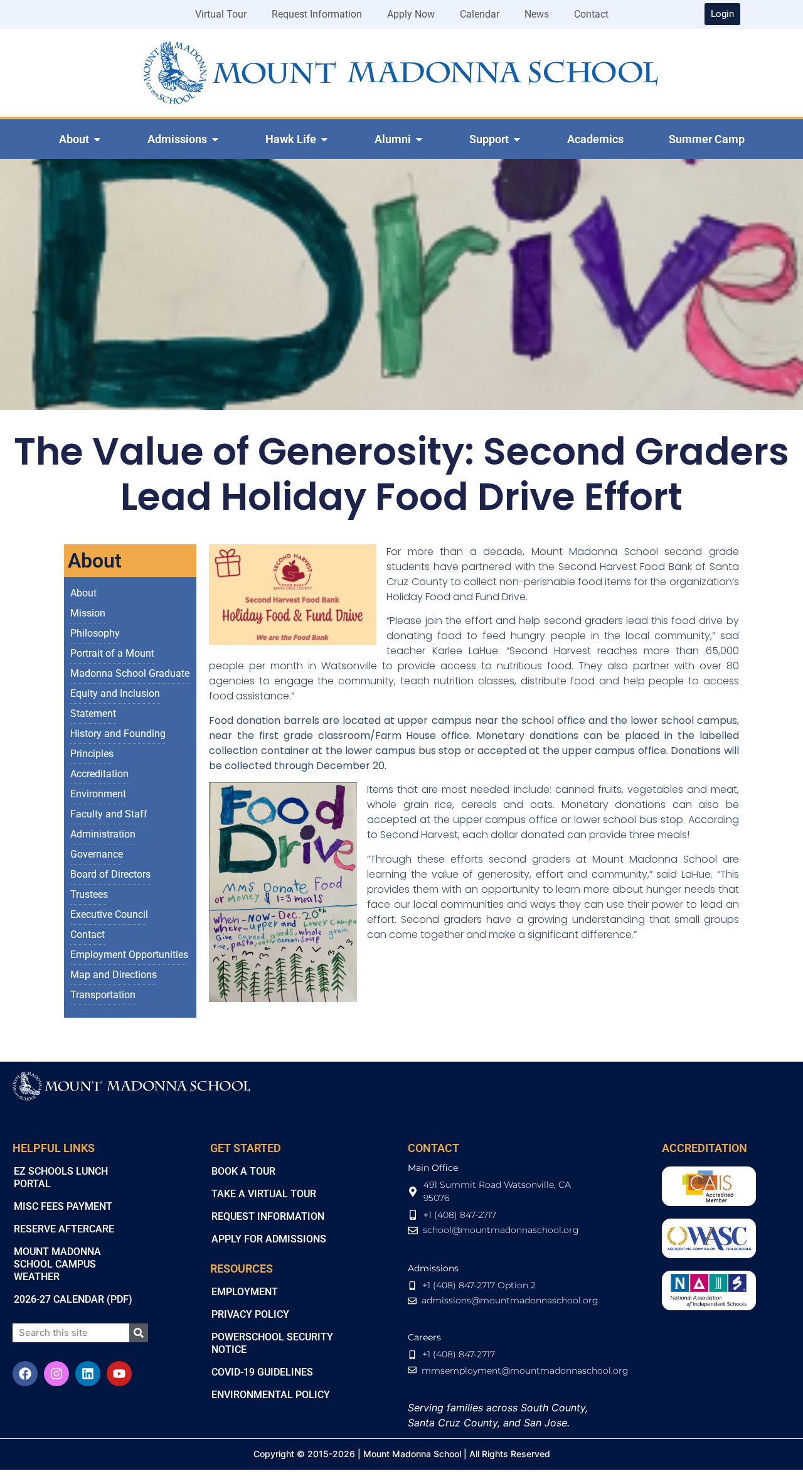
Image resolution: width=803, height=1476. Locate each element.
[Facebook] (25, 1373)
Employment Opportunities (129, 955)
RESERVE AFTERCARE (64, 1229)
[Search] (138, 1332)
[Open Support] (517, 139)
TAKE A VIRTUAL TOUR (263, 1194)
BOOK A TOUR (243, 1171)
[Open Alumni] (419, 139)
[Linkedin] (87, 1373)
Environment (98, 794)
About (83, 593)
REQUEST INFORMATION (267, 1216)
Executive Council (109, 914)
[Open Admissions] (215, 139)
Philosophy (95, 633)
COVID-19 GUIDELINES (262, 1372)
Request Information (317, 14)
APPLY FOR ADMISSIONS (268, 1239)
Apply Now (411, 14)
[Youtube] (119, 1373)
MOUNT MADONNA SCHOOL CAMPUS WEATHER (57, 1264)
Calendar (479, 14)
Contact (591, 14)
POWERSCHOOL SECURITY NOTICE (272, 1343)
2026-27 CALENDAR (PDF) (73, 1299)
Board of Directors (110, 874)
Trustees (89, 894)
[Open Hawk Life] (324, 139)
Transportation (103, 995)
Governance (96, 854)
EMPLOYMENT (244, 1292)
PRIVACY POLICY (250, 1314)
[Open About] (97, 139)
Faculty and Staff (108, 814)
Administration (103, 834)
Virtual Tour (221, 14)
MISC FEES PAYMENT (63, 1206)
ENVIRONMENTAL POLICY (270, 1395)
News (536, 14)
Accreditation (99, 774)
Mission (87, 613)
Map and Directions (113, 975)
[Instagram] (56, 1373)
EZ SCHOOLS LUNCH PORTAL (61, 1177)
